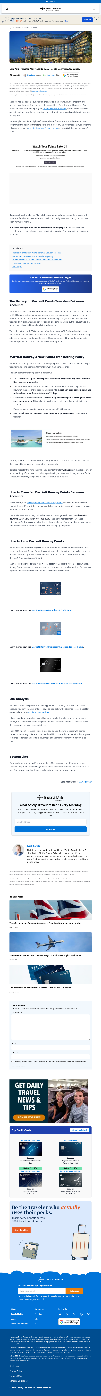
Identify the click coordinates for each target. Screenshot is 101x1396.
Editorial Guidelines (18, 1380)
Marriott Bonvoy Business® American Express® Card (57, 647)
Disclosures (14, 1366)
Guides (27, 28)
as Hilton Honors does (38, 712)
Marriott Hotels (85, 781)
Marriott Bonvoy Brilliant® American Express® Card (57, 683)
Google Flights (17, 1314)
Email (14, 1052)
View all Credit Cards (79, 1130)
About (13, 1309)
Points (35, 28)
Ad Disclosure (50, 1)
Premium (38, 1314)
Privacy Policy (15, 1371)
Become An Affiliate (19, 1324)
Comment (16, 1012)
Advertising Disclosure (39, 91)
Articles (18, 28)
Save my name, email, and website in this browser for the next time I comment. (50, 1061)
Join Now (87, 19)
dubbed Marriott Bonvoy (54, 108)
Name (15, 1043)
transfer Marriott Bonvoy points (43, 128)
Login (13, 1319)
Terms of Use (15, 1376)
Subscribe (74, 1291)
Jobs (36, 1319)
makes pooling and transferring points (45, 502)
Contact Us (39, 1309)
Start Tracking (21, 1230)
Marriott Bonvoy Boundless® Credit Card (52, 610)
